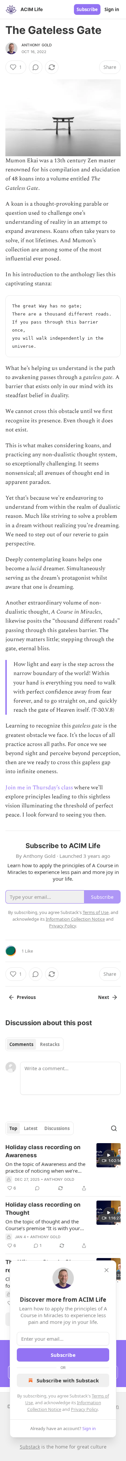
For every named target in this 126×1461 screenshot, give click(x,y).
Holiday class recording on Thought (43, 1208)
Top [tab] (13, 1128)
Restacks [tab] (49, 1044)
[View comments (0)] (35, 67)
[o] (108, 1155)
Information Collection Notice (75, 919)
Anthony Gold (37, 45)
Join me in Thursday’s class (39, 787)
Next (103, 997)
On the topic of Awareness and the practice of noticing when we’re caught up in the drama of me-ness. (46, 1167)
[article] (63, 1167)
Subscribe (87, 9)
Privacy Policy (84, 1409)
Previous (26, 997)
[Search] (114, 1128)
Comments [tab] (21, 1044)
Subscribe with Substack (68, 1380)
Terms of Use (96, 912)
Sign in (111, 9)
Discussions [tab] (57, 1128)
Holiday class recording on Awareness (43, 1151)
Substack (30, 1447)
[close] (106, 1270)
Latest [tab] (31, 1128)
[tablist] (34, 1044)
